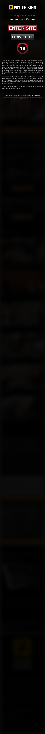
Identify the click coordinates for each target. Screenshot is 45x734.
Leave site (22, 37)
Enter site (22, 28)
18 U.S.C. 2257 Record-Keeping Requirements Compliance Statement (22, 98)
